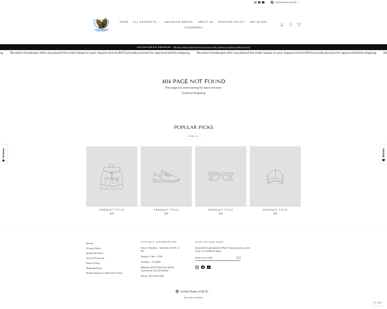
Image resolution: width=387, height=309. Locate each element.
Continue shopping (193, 93)
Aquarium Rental (178, 21)
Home (124, 21)
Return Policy (93, 263)
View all (193, 136)
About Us (206, 21)
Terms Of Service (95, 258)
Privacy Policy (93, 248)
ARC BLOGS (258, 21)
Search (89, 243)
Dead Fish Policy (95, 253)
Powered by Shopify (193, 297)
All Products (145, 21)
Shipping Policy (231, 21)
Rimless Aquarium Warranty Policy (104, 272)
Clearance (193, 27)
